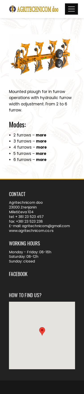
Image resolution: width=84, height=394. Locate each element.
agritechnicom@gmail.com (46, 226)
